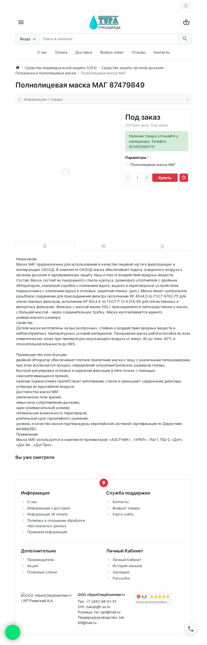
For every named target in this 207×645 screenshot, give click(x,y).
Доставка (83, 52)
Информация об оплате (47, 514)
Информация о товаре (43, 99)
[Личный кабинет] (186, 5)
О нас (42, 52)
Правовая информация (47, 532)
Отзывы (139, 52)
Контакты (162, 52)
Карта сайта (123, 514)
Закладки (121, 572)
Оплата (61, 52)
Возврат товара (126, 508)
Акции (32, 566)
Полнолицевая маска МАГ (153, 164)
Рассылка (121, 578)
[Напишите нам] (12, 632)
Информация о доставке (48, 508)
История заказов (127, 566)
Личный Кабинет (127, 559)
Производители (40, 559)
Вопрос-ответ (112, 52)
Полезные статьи (42, 572)
